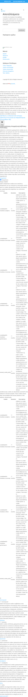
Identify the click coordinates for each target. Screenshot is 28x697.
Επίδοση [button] (2, 620)
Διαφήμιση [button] (3, 661)
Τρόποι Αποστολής (8, 69)
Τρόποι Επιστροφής (8, 67)
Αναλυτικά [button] (2, 639)
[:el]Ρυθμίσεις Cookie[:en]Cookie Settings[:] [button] (11, 115)
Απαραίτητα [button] (3, 178)
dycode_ (13, 83)
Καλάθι (5, 57)
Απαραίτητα (5, 180)
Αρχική (4, 53)
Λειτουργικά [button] (3, 600)
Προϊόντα (5, 55)
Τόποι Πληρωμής (7, 65)
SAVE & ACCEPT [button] (4, 696)
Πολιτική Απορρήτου (8, 71)
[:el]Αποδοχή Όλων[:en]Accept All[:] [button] (9, 117)
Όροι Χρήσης (6, 73)
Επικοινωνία (6, 59)
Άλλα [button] (1, 683)
